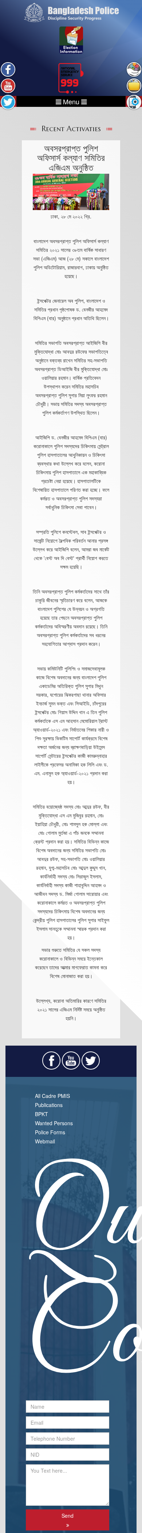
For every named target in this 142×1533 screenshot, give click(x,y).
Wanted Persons (54, 1123)
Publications (49, 1104)
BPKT (41, 1114)
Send (68, 1515)
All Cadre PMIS (52, 1095)
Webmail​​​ (45, 1141)
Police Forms (50, 1132)
